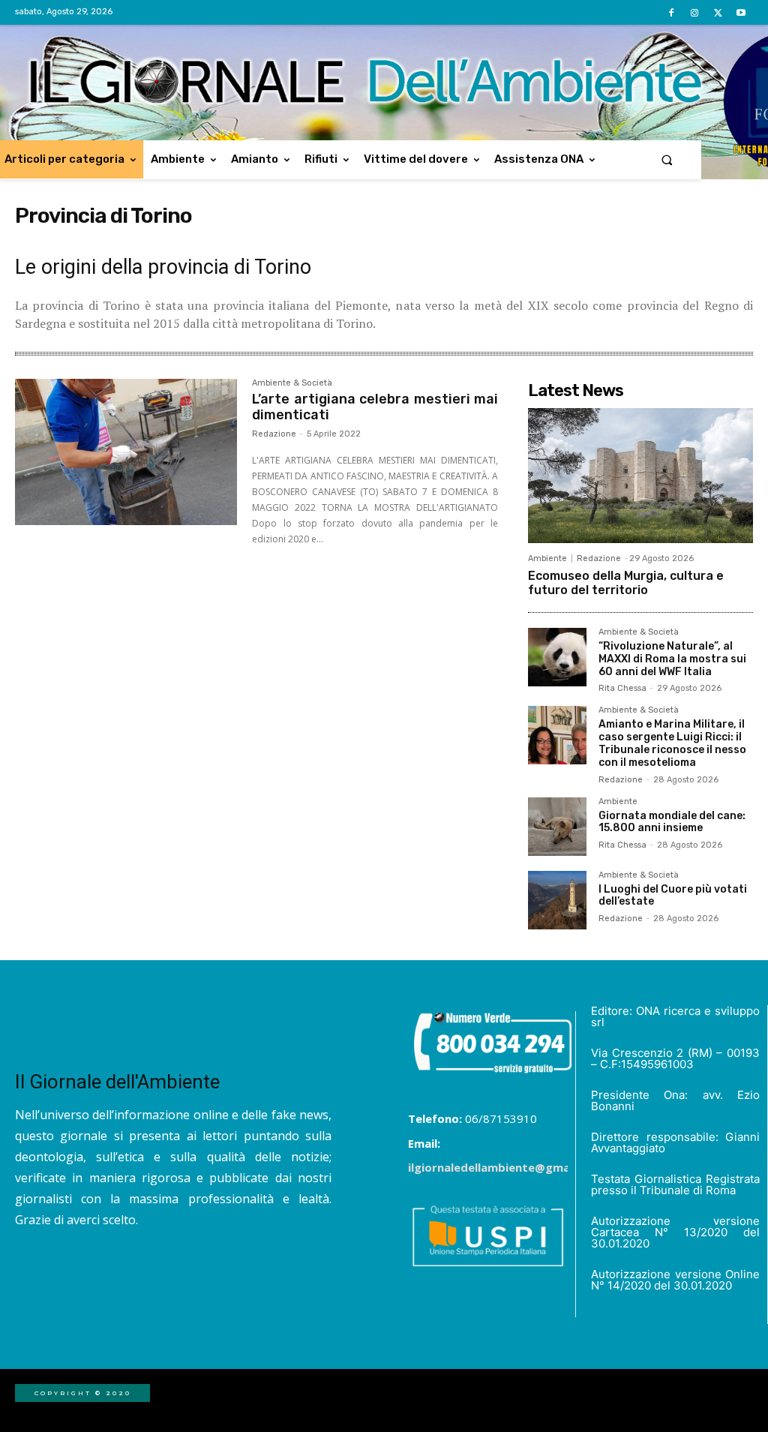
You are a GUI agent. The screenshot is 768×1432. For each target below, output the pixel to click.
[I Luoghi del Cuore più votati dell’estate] (557, 900)
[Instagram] (694, 13)
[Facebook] (670, 13)
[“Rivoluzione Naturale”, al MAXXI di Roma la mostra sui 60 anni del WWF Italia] (557, 657)
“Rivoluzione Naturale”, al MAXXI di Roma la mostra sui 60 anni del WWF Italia (672, 659)
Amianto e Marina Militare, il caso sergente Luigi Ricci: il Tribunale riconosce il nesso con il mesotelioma (672, 743)
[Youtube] (741, 13)
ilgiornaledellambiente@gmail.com (505, 1167)
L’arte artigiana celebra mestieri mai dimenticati (375, 407)
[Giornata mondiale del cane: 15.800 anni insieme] (557, 826)
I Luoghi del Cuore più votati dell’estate (672, 895)
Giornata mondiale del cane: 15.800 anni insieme (672, 822)
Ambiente (547, 558)
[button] (667, 159)
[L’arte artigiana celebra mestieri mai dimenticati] (126, 452)
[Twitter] (718, 13)
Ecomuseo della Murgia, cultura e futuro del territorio (626, 583)
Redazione (274, 434)
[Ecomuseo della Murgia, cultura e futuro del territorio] (640, 475)
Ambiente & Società (292, 383)
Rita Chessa (622, 688)
